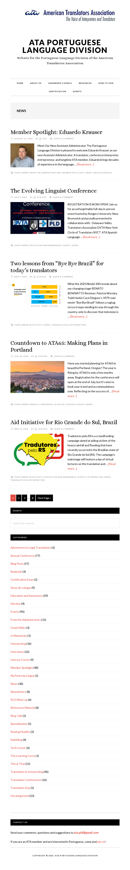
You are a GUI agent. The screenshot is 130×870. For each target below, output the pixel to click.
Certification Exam (22, 579)
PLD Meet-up (19, 699)
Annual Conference (41, 404)
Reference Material (22, 707)
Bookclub (16, 571)
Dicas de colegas (65, 404)
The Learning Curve (22, 756)
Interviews (17, 651)
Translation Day (20, 788)
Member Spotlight (73, 172)
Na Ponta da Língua (22, 675)
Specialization (18, 723)
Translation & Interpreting (69, 325)
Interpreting (95, 477)
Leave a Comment (63, 138)
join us (101, 841)
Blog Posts (36, 325)
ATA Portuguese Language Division (65, 46)
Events (66, 245)
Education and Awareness (45, 245)
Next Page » (44, 498)
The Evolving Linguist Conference (53, 190)
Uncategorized (102, 172)
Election (15, 603)
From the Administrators (45, 172)
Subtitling (16, 739)
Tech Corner (18, 748)
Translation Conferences (25, 780)
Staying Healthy (20, 731)
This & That (17, 763)
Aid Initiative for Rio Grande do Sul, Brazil (63, 422)
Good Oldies (18, 627)
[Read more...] (85, 164)
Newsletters (18, 691)
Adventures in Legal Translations (30, 547)
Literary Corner (20, 659)
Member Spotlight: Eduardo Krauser (56, 132)
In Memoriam (18, 635)
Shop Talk (16, 716)
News (88, 172)
